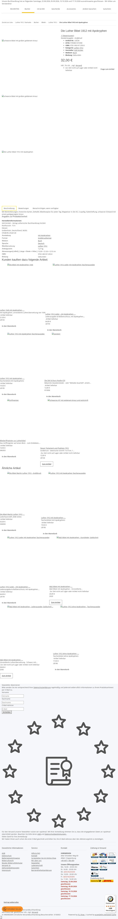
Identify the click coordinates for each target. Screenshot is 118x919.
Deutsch (41, 243)
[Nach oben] (1, 917)
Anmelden (7, 712)
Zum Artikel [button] (46, 464)
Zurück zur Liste (7, 22)
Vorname (5, 692)
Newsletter (35, 863)
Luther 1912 (78, 48)
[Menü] (114, 896)
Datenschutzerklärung (42, 687)
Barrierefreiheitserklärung (41, 870)
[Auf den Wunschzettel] (8, 36)
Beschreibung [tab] (9, 208)
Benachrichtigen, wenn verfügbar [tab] (46, 208)
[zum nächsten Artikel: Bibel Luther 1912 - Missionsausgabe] (94, 22)
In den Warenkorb (9, 326)
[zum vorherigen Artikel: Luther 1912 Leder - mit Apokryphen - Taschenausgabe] (89, 22)
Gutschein (35, 868)
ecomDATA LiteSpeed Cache (105, 915)
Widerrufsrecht (8, 860)
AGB (39, 834)
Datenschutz (7, 856)
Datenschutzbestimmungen (56, 834)
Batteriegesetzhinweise (11, 858)
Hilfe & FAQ (35, 853)
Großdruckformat (44, 238)
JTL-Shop (81, 915)
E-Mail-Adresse (7, 705)
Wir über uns (36, 860)
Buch (75, 53)
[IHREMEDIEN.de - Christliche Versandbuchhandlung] (4, 9)
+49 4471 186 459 (67, 860)
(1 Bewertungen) (67, 36)
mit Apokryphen (44, 235)
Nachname (6, 699)
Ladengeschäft (37, 865)
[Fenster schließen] (4, 31)
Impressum (6, 870)
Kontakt (34, 856)
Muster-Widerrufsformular (12, 863)
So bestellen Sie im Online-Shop (43, 858)
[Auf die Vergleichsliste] (4, 36)
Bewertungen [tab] (23, 208)
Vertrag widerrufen (11, 902)
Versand (79, 65)
